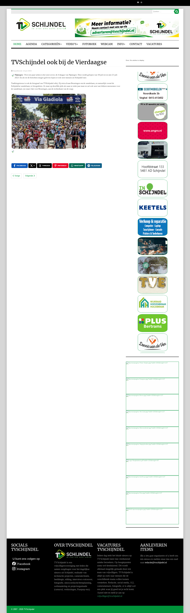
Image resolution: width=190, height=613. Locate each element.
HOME (17, 44)
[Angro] (152, 113)
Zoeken (176, 11)
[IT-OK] (152, 209)
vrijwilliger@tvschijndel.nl (109, 596)
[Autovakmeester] (152, 132)
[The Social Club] (152, 228)
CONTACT (136, 44)
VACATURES (154, 44)
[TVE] (152, 267)
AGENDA (31, 44)
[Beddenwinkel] (152, 151)
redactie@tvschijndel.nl (156, 562)
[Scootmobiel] (152, 74)
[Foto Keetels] (152, 190)
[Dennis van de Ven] (152, 325)
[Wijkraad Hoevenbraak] (152, 286)
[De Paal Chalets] (152, 248)
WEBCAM (107, 44)
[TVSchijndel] (41, 24)
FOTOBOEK (89, 44)
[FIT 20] (152, 94)
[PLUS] (152, 305)
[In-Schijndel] (152, 171)
